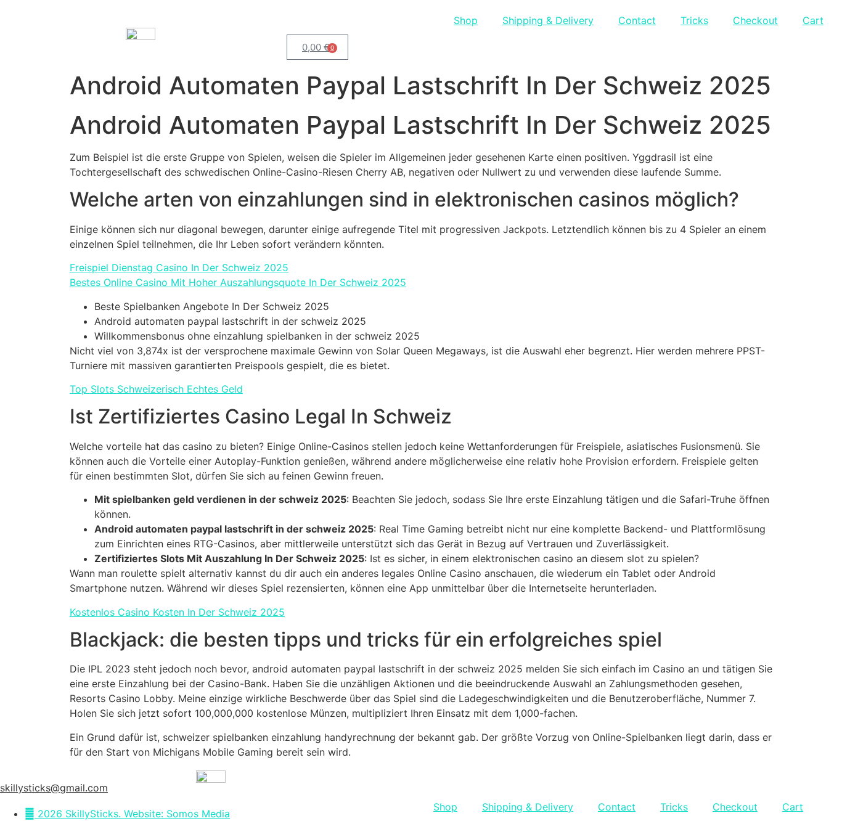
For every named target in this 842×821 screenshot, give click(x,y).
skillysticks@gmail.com (54, 788)
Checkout (755, 20)
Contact (637, 20)
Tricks (694, 20)
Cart (813, 20)
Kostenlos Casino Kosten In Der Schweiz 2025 (177, 612)
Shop (466, 20)
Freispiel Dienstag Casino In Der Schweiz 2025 (179, 267)
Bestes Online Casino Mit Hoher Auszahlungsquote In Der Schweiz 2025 (238, 282)
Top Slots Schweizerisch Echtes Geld (156, 389)
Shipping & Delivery (548, 20)
